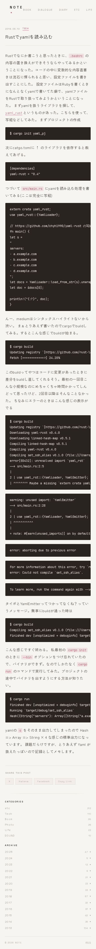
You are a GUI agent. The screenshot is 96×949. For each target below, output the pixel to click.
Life (89, 9)
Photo (9, 824)
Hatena (24, 781)
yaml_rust (13, 112)
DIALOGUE (45, 9)
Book (27, 9)
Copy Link (65, 781)
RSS (88, 942)
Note (16, 7)
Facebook (43, 781)
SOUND (10, 835)
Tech (26, 28)
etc (77, 9)
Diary (63, 9)
